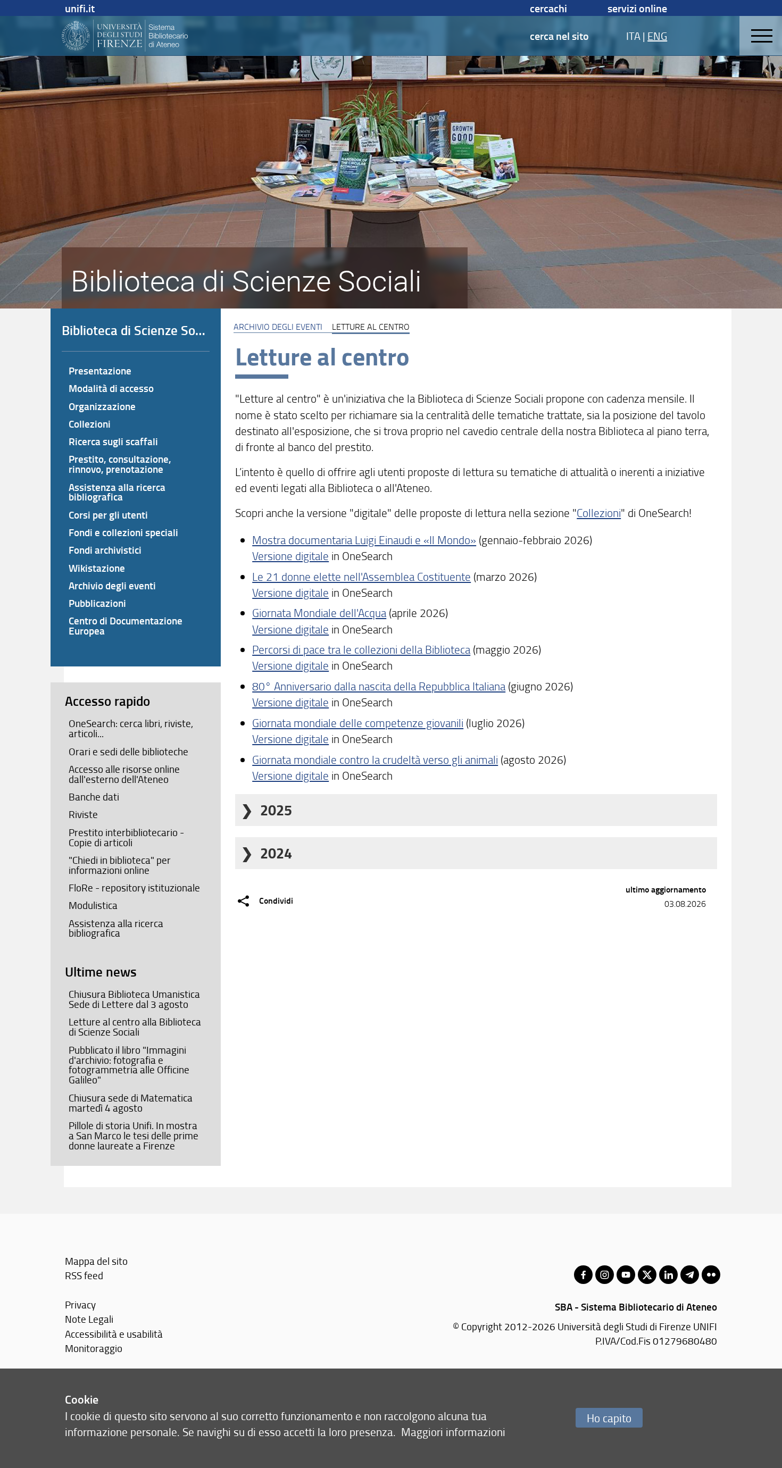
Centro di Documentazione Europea (125, 625)
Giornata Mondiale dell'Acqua (319, 612)
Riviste (83, 814)
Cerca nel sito (559, 35)
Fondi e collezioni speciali (123, 532)
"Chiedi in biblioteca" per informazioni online (120, 865)
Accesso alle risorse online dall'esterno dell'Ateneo (124, 774)
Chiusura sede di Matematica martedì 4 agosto (131, 1103)
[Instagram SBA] (604, 1274)
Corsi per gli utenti (108, 514)
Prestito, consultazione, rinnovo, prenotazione (120, 464)
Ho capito (609, 1417)
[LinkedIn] (668, 1274)
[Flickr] (711, 1274)
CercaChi (548, 8)
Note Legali (89, 1319)
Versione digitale (290, 555)
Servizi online (637, 8)
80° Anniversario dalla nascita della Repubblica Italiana (378, 686)
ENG (657, 35)
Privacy (80, 1304)
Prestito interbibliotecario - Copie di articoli (126, 837)
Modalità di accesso (111, 388)
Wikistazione (97, 568)
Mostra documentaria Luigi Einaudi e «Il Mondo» (364, 539)
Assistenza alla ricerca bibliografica (117, 492)
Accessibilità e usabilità (114, 1334)
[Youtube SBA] (626, 1274)
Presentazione (100, 370)
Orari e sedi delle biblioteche (128, 751)
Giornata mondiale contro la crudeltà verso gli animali (375, 759)
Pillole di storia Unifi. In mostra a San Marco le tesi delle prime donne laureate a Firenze (133, 1136)
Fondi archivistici (105, 550)
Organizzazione (102, 406)
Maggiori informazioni (453, 1431)
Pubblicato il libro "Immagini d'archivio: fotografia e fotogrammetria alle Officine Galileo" (129, 1065)
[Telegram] (689, 1274)
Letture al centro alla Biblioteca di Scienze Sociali (135, 1027)
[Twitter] (647, 1274)
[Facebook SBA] (583, 1274)
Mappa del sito (96, 1261)
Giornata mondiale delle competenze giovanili (357, 722)
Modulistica (93, 905)
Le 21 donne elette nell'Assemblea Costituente (361, 576)
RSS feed (84, 1275)
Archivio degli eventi (278, 326)
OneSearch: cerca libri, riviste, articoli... (131, 728)
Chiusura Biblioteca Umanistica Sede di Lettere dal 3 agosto (134, 999)
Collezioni (599, 512)
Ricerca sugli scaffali (113, 441)
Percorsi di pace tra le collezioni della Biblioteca (361, 649)
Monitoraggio (93, 1348)
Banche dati (94, 797)
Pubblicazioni (97, 603)
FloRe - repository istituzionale (134, 888)
